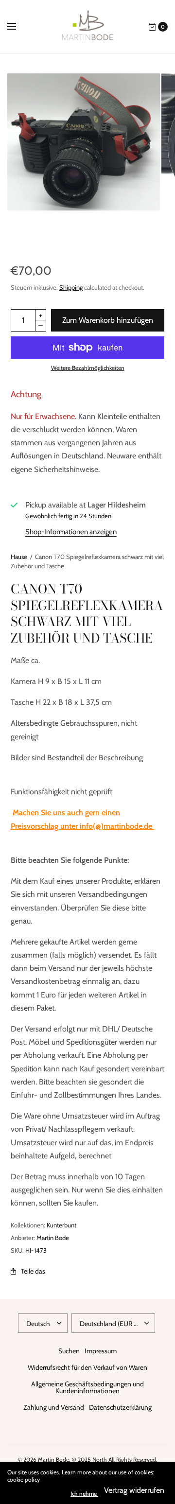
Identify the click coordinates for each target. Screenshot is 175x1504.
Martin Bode (52, 1238)
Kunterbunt (61, 1225)
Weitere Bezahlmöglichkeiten (87, 367)
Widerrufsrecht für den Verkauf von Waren (87, 1367)
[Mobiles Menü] (18, 26)
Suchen (69, 1351)
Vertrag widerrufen (134, 1490)
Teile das (33, 1271)
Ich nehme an (87, 1494)
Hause (19, 556)
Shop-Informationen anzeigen (71, 532)
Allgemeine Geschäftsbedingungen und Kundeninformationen (87, 1387)
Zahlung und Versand (53, 1407)
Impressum (101, 1351)
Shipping (71, 287)
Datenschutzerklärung (120, 1407)
